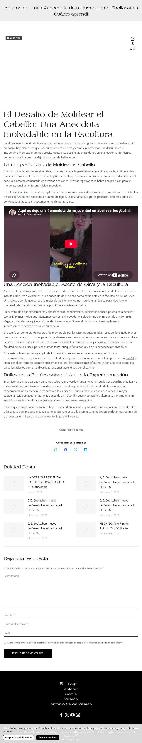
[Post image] (14, 483)
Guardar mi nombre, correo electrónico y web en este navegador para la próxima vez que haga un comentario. (65, 642)
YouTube (27, 362)
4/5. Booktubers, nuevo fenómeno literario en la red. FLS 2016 (117, 482)
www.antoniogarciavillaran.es (60, 416)
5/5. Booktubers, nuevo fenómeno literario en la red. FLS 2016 (45, 505)
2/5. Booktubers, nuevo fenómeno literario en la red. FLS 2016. (45, 528)
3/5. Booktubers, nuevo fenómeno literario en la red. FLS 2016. (117, 505)
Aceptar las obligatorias (18, 737)
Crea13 (130, 358)
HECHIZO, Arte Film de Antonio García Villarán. (114, 526)
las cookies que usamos (93, 728)
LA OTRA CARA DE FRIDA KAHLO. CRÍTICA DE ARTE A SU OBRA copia (46, 482)
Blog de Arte (13, 38)
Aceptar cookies (47, 737)
